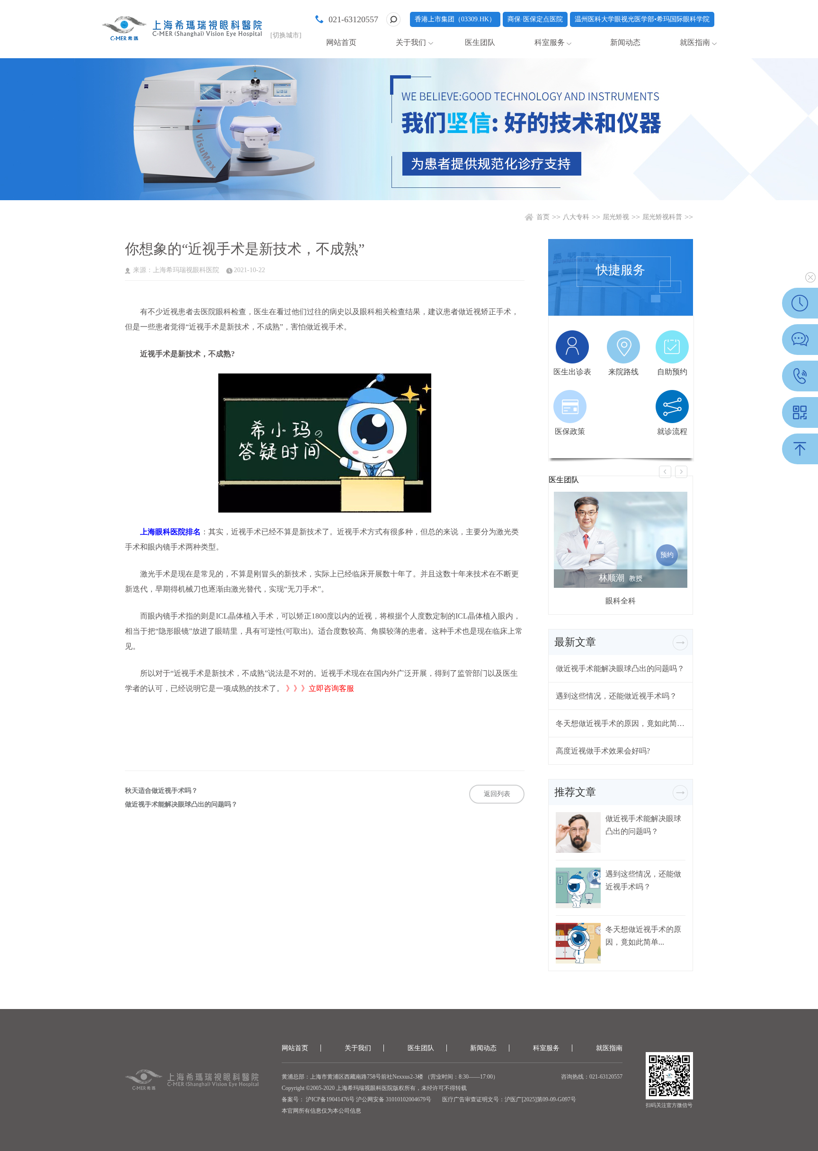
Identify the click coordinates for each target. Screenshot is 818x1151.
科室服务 (549, 42)
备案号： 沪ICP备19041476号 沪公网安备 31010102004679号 (356, 1099)
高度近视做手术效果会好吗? (603, 751)
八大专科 (576, 217)
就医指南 (695, 42)
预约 (667, 554)
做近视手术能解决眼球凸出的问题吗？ (181, 804)
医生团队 (480, 42)
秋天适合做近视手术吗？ (161, 791)
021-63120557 (353, 19)
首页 (543, 217)
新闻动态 (625, 42)
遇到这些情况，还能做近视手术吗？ (616, 696)
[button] (665, 472)
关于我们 (411, 42)
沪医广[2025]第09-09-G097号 (540, 1099)
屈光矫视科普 (662, 217)
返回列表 (497, 793)
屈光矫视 (616, 217)
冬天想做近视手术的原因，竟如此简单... (620, 723)
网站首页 (341, 42)
